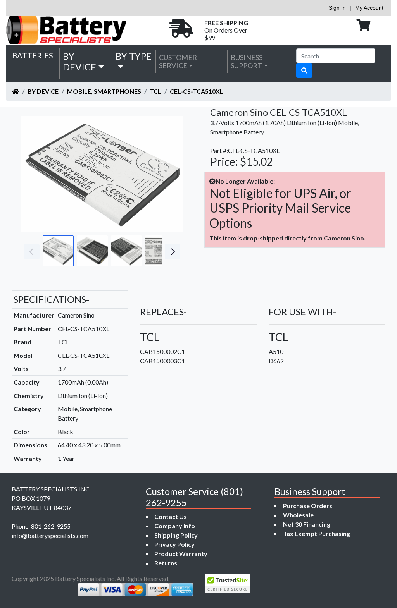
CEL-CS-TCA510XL (196, 91)
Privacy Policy (174, 544)
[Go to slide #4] (160, 250)
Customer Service (178, 61)
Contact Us (170, 516)
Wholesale (298, 515)
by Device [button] (79, 61)
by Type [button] (134, 56)
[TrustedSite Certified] (227, 583)
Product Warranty (180, 553)
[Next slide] (172, 174)
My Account (369, 8)
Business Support (246, 61)
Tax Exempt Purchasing (316, 533)
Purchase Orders (307, 505)
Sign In (337, 8)
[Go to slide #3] (126, 250)
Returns (165, 563)
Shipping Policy (176, 535)
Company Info (174, 525)
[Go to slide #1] (58, 250)
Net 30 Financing (306, 524)
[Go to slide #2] (92, 250)
